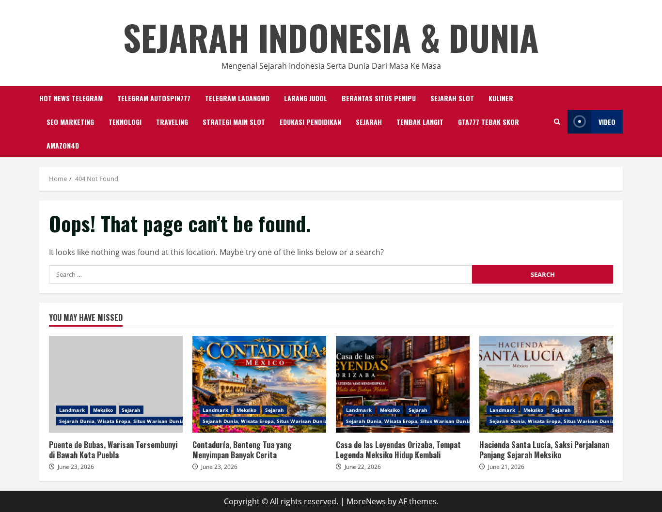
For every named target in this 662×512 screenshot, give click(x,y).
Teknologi (125, 122)
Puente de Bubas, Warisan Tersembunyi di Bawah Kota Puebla (116, 384)
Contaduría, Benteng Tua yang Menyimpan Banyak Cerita (259, 384)
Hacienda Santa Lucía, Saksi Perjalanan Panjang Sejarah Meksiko (546, 384)
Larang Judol (305, 98)
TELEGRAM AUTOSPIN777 (153, 98)
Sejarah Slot (452, 98)
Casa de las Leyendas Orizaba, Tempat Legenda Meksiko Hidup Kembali (403, 384)
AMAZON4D (63, 145)
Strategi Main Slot (234, 122)
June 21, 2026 (506, 467)
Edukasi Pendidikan (310, 122)
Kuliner (501, 98)
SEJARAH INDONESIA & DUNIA (331, 37)
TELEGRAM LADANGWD (237, 98)
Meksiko (103, 410)
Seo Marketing (70, 122)
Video (607, 122)
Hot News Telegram (71, 98)
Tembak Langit (419, 122)
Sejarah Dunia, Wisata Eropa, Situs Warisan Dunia (121, 421)
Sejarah (369, 122)
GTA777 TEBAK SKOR (488, 122)
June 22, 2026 (363, 467)
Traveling (172, 122)
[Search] (557, 121)
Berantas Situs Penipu (379, 98)
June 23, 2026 (76, 467)
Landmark (72, 410)
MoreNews (366, 501)
